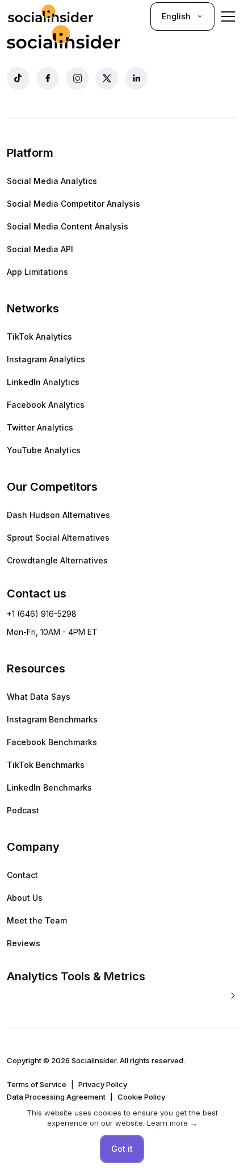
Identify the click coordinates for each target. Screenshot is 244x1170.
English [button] (176, 16)
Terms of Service (36, 1084)
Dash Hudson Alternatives (58, 515)
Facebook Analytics (46, 405)
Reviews (23, 943)
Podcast (23, 810)
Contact (22, 875)
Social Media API (40, 249)
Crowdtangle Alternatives (57, 560)
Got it (122, 1149)
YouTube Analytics (44, 450)
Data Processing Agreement (56, 1096)
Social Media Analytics (52, 181)
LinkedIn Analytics (43, 382)
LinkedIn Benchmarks (49, 787)
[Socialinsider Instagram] (77, 78)
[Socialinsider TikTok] (18, 78)
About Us (25, 897)
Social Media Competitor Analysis (73, 203)
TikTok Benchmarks (46, 765)
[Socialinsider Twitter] (106, 78)
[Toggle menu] (228, 16)
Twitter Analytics (40, 427)
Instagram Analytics (46, 359)
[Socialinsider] (50, 16)
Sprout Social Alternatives (58, 537)
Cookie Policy (141, 1096)
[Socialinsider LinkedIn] (136, 78)
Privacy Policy (102, 1084)
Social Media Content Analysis (67, 226)
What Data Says (38, 696)
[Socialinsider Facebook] (47, 78)
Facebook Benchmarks (52, 742)
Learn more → (172, 1122)
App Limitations (37, 272)
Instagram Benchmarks (52, 719)
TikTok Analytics (39, 336)
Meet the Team (37, 920)
